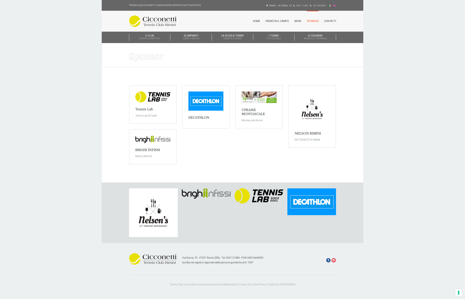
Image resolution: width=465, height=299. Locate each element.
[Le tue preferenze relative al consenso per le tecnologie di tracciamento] (458, 292)
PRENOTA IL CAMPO (277, 21)
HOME (256, 21)
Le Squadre (315, 37)
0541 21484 (302, 5)
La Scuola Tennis (232, 37)
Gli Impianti (191, 37)
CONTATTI (330, 21)
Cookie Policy (258, 284)
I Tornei (274, 37)
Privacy (243, 284)
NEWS (297, 21)
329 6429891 (319, 5)
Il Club (149, 37)
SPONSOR (313, 21)
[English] (334, 5)
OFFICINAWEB (287, 284)
